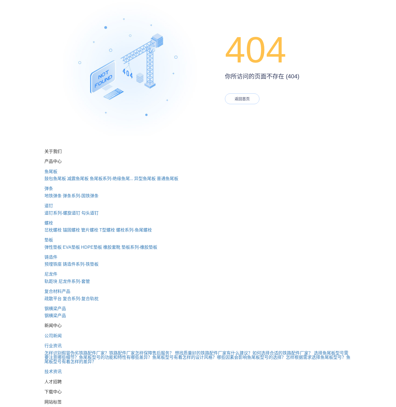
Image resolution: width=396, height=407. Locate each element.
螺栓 (48, 223)
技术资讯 (53, 371)
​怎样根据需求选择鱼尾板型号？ (316, 357)
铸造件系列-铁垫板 (81, 264)
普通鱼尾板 (167, 178)
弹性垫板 (53, 247)
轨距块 (50, 281)
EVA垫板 (71, 247)
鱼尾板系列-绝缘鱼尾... (111, 178)
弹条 (48, 188)
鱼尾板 (50, 171)
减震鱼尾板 (78, 178)
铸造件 (50, 257)
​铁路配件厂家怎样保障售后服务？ (141, 353)
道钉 (48, 206)
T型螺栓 (107, 230)
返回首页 (242, 99)
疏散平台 (53, 298)
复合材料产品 (57, 291)
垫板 (48, 240)
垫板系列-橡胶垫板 (139, 247)
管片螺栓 (89, 230)
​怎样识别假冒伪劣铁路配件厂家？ (76, 353)
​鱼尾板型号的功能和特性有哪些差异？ (115, 357)
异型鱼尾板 (145, 178)
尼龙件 (50, 274)
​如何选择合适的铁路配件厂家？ (282, 353)
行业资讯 (53, 345)
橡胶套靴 (111, 247)
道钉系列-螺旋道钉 (62, 213)
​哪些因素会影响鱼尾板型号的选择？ (251, 357)
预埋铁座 (53, 264)
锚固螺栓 (71, 230)
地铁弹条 (53, 196)
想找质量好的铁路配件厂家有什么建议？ (213, 353)
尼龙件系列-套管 (74, 281)
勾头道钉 (90, 213)
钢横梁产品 (55, 308)
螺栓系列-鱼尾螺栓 (134, 230)
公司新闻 (53, 336)
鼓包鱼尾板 (55, 178)
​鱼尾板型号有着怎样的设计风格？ (184, 357)
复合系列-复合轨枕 (81, 298)
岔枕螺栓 (53, 230)
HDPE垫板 (91, 247)
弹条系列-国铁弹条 (81, 196)
